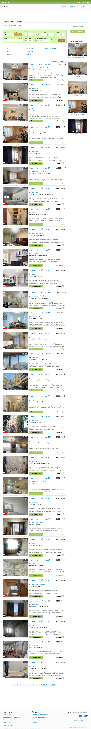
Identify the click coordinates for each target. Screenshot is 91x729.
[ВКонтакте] (80, 716)
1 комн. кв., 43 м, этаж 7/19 (40, 621)
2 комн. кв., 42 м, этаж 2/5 (40, 580)
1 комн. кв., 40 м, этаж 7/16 (40, 374)
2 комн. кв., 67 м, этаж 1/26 (40, 168)
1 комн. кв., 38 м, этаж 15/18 (41, 437)
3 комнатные (10, 54)
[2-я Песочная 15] (15, 112)
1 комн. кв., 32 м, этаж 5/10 (40, 560)
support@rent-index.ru (82, 727)
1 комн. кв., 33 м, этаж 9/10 (40, 354)
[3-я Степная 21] (15, 526)
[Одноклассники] (82, 716)
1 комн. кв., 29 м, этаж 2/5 (40, 209)
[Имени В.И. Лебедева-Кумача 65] (15, 196)
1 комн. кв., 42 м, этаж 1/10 (40, 478)
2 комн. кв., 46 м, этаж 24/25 (41, 64)
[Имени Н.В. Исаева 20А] (15, 257)
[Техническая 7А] (15, 278)
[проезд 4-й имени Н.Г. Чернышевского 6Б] (15, 381)
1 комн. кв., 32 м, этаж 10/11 (41, 498)
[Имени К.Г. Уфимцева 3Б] (15, 608)
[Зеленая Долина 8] (15, 320)
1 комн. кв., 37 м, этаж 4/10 (40, 642)
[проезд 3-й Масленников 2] (15, 465)
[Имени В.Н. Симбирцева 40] (15, 71)
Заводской (35, 131)
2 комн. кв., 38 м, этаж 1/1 (40, 105)
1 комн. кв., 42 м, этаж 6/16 (40, 188)
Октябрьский (35, 68)
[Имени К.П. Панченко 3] (15, 567)
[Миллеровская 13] (15, 506)
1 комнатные (10, 48)
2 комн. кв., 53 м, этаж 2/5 (40, 85)
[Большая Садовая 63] (15, 485)
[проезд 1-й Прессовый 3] (15, 649)
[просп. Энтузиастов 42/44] (15, 628)
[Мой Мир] (85, 716)
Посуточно (82, 7)
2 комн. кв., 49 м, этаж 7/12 (40, 333)
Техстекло (42, 584)
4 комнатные (29, 48)
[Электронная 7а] (15, 155)
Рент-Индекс (12, 726)
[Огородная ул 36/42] (15, 134)
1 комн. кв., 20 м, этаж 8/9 (40, 147)
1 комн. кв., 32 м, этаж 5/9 (40, 662)
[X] (87, 716)
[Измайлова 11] (15, 588)
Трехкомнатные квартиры (40, 720)
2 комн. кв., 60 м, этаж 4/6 (40, 313)
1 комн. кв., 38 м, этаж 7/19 (40, 396)
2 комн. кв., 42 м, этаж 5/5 (40, 457)
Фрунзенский (36, 316)
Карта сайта (6, 722)
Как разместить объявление (11, 717)
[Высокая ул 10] (15, 547)
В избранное (58, 80)
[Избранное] (88, 3)
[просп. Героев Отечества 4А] (15, 403)
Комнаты (28, 54)
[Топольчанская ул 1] (15, 237)
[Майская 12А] (15, 92)
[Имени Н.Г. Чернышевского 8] (15, 340)
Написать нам (7, 714)
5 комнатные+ (29, 51)
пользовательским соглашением (34, 728)
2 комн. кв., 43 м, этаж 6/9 (40, 539)
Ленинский (35, 88)
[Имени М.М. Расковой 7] (15, 669)
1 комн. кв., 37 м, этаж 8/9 (39, 229)
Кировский (35, 274)
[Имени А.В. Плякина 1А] (15, 361)
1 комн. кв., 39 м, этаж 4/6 (40, 250)
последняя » (53, 684)
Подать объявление (78, 31)
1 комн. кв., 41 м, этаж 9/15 (40, 270)
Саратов (7, 6)
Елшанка (41, 523)
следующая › (44, 684)
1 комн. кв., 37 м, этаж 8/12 (40, 601)
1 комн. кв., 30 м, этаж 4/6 (40, 519)
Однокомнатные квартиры (40, 714)
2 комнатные (10, 51)
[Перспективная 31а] (15, 424)
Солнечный (42, 233)
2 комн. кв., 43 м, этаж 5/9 (40, 416)
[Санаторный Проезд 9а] (15, 216)
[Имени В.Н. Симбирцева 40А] (15, 175)
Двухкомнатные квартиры (40, 717)
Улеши (41, 337)
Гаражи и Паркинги (51, 48)
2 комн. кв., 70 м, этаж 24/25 (41, 292)
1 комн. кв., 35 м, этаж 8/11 (40, 127)
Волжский (35, 253)
